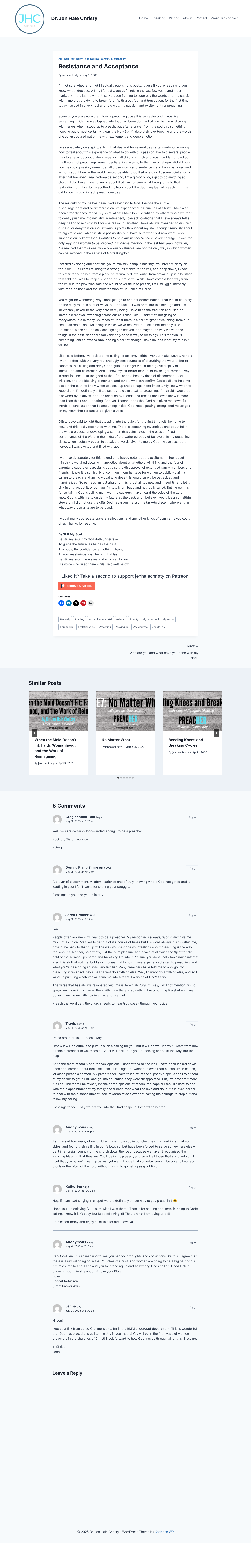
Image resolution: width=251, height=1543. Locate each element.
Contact (201, 18)
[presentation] (58, 711)
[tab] (118, 778)
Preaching (92, 59)
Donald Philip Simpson (84, 867)
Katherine (73, 1187)
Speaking (158, 18)
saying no (121, 626)
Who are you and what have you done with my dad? (164, 652)
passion (168, 619)
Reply (192, 817)
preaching (66, 626)
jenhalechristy (70, 75)
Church (63, 59)
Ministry (77, 59)
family (134, 619)
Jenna (70, 1306)
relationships (86, 626)
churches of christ (100, 619)
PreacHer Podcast (224, 18)
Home (143, 18)
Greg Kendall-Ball (80, 817)
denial (120, 619)
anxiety (65, 619)
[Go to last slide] (34, 733)
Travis (70, 1023)
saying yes (140, 626)
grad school (151, 619)
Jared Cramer (77, 915)
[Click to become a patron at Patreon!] (125, 586)
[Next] (216, 733)
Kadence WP (164, 1532)
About (187, 18)
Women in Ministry (113, 59)
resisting (105, 626)
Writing (174, 18)
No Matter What (116, 740)
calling (79, 619)
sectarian (158, 626)
